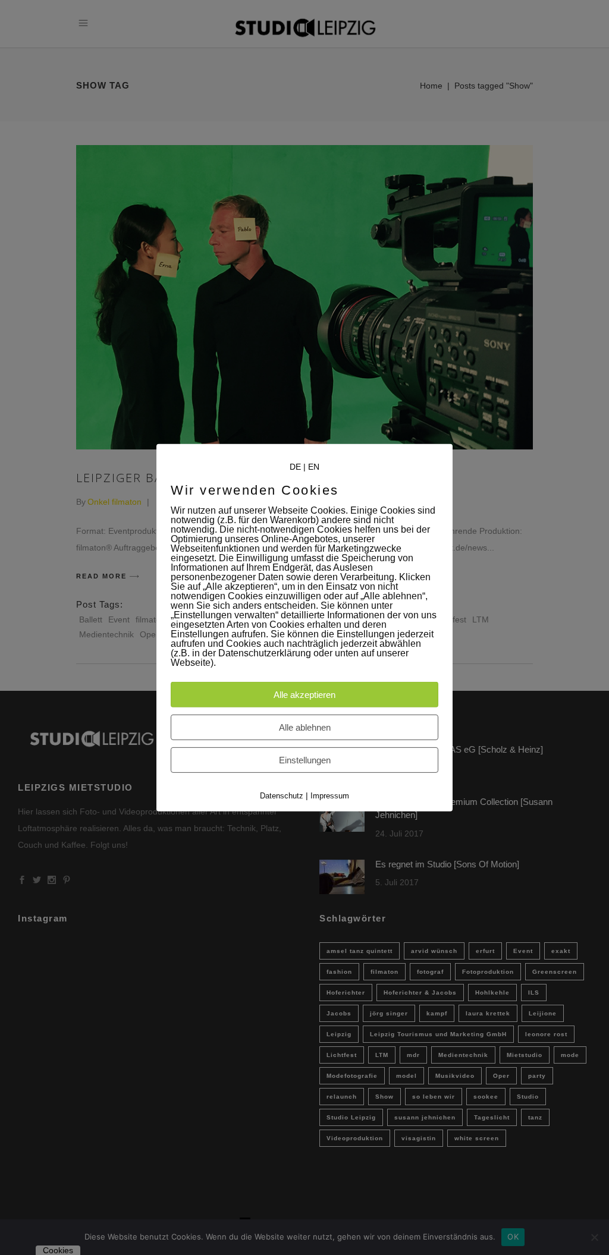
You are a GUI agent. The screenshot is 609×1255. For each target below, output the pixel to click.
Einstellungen (305, 760)
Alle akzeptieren (304, 695)
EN (313, 466)
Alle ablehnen (305, 727)
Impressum (329, 795)
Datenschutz (281, 795)
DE (295, 466)
